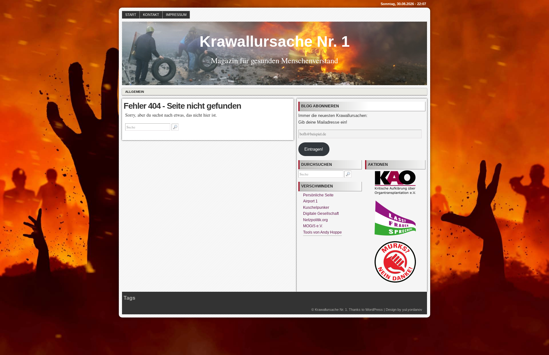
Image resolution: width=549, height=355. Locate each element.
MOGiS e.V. (313, 226)
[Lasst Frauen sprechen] (395, 234)
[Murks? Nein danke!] (395, 281)
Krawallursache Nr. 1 (275, 41)
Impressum (176, 15)
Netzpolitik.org (315, 220)
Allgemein (134, 91)
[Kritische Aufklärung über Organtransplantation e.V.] (395, 193)
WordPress (374, 309)
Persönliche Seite (318, 195)
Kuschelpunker (316, 207)
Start (130, 15)
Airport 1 (310, 201)
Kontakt (151, 15)
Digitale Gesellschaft (321, 213)
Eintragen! (313, 149)
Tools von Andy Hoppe (322, 232)
